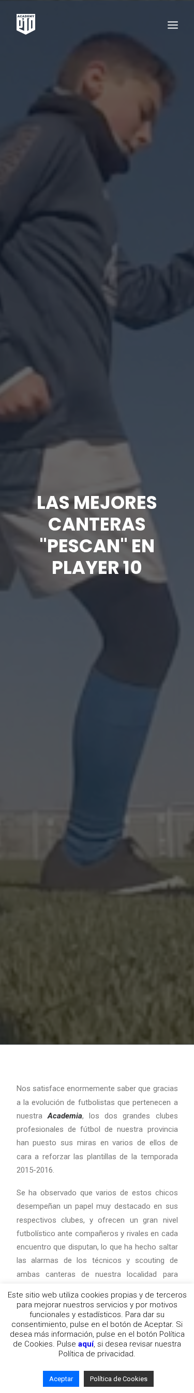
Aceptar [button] (61, 1379)
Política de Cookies (118, 1379)
